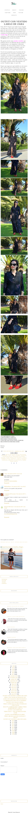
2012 (13, 727)
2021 (13, 667)
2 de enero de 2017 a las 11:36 (14, 473)
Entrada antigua (5, 542)
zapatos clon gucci (15, 460)
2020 (13, 669)
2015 (13, 722)
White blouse (11, 627)
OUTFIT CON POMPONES (15, 710)
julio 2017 (14, 684)
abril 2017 (14, 689)
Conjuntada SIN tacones (10, 494)
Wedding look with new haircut (16, 647)
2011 (13, 729)
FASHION (21, 10)
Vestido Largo (16, 459)
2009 (13, 732)
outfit (24, 457)
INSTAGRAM (4, 579)
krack (3, 457)
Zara (24, 460)
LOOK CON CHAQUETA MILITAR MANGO (15, 699)
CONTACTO (14, 15)
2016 (13, 720)
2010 (13, 730)
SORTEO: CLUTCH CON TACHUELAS (15, 616)
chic (9, 455)
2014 (13, 724)
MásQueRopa (7, 486)
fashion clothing (19, 456)
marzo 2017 (14, 690)
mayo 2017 (14, 687)
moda (12, 457)
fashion (23, 455)
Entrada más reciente (21, 542)
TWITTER (4, 582)
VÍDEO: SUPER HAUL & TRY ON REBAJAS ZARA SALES (15, 704)
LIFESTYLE (7, 10)
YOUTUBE (20, 12)
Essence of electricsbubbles (10, 481)
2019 (13, 671)
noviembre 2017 (14, 677)
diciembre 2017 (14, 676)
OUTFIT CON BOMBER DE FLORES (15, 714)
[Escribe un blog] (12, 453)
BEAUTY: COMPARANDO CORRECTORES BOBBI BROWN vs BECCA (15, 707)
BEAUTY (14, 10)
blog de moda (11, 454)
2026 (13, 666)
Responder (6, 483)
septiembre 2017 (14, 681)
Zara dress (14, 461)
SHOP (14, 12)
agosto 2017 (14, 682)
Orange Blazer (11, 637)
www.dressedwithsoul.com (10, 514)
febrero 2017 (14, 692)
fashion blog (7, 456)
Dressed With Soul (8, 506)
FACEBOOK (4, 583)
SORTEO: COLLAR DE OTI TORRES (15, 606)
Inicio (12, 542)
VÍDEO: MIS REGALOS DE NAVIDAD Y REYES (15, 717)
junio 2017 (14, 685)
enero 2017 (14, 694)
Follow (2, 803)
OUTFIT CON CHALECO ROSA (14, 702)
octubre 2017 (14, 679)
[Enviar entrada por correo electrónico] (26, 451)
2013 (13, 725)
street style (6, 459)
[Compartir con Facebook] (15, 453)
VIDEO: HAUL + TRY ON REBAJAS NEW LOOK (15, 712)
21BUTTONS (7, 12)
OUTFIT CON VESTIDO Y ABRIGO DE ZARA (15, 695)
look (7, 457)
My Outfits (18, 457)
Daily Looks (16, 455)
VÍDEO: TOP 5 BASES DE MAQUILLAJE (15, 697)
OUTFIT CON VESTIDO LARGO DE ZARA (14, 719)
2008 (13, 734)
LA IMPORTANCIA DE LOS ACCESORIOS (15, 700)
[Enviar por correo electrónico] (11, 453)
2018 (13, 672)
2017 (13, 674)
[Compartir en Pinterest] (17, 453)
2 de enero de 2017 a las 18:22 (18, 486)
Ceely (5, 473)
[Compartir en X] (14, 453)
